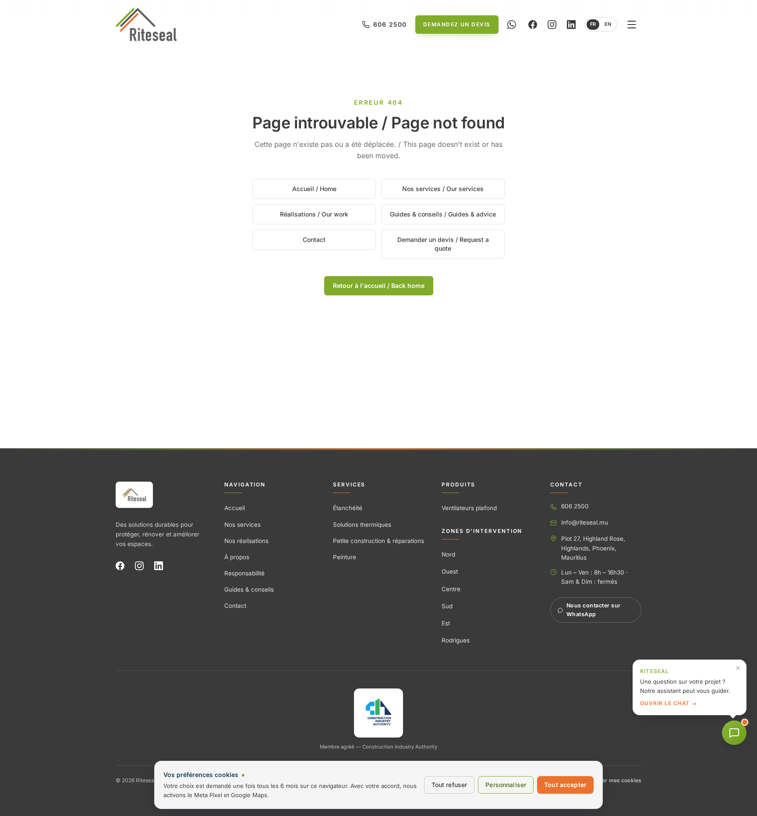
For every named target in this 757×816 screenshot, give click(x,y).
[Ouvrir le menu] (631, 24)
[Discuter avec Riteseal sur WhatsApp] (512, 24)
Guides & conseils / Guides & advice (443, 214)
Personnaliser (505, 784)
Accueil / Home (314, 188)
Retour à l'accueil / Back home (378, 285)
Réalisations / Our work (314, 214)
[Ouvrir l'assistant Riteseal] (734, 732)
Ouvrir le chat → (668, 703)
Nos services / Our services (443, 188)
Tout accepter (565, 784)
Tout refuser (449, 784)
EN (608, 24)
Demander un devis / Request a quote (443, 244)
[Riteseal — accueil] (134, 495)
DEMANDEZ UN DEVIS (456, 24)
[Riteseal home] (146, 24)
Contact (314, 239)
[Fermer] (738, 668)
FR (593, 24)
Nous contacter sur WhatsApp (593, 609)
